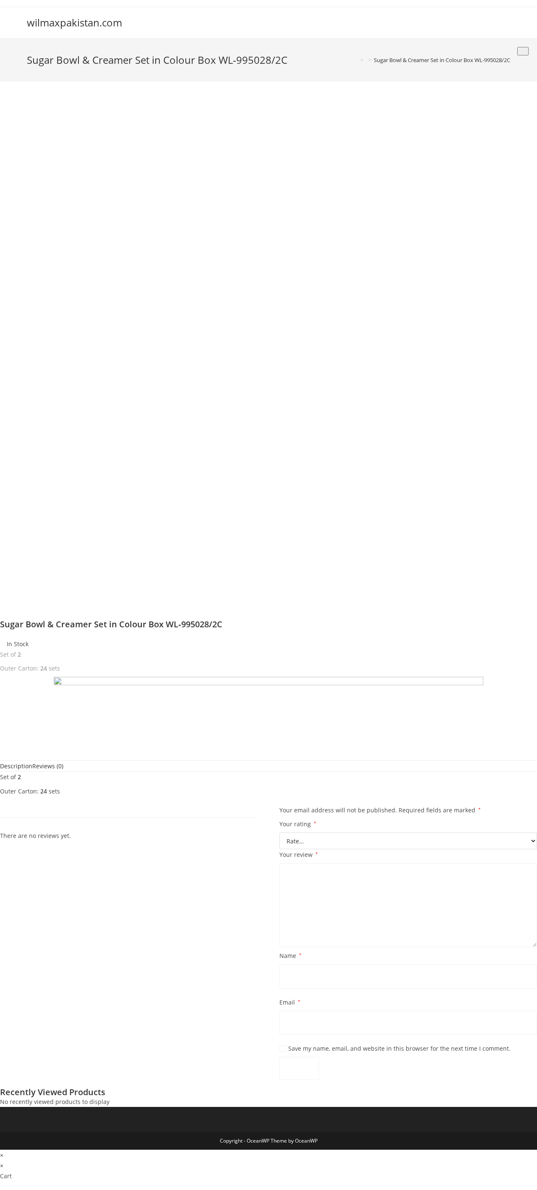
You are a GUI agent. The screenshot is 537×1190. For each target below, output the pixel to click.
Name (290, 956)
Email (289, 1002)
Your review (298, 855)
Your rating (297, 824)
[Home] (356, 60)
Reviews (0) (47, 766)
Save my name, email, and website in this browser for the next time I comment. (399, 1048)
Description (16, 766)
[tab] (16, 766)
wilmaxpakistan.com (74, 22)
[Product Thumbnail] (523, 51)
